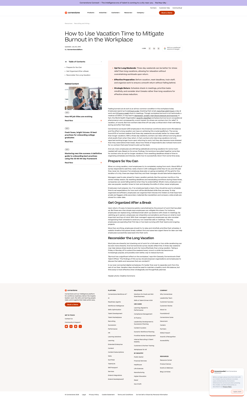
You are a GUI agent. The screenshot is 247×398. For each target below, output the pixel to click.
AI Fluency (137, 318)
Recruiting (111, 321)
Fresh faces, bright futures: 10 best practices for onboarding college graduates (82, 128)
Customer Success (166, 302)
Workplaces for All (140, 350)
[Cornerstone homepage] (83, 290)
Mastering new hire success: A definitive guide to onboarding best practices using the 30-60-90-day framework (83, 150)
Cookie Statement (108, 395)
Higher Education (140, 376)
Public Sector (138, 357)
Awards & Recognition (168, 337)
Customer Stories (166, 306)
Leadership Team (166, 298)
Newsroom (164, 321)
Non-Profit (137, 384)
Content (111, 348)
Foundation (164, 314)
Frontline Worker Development (144, 336)
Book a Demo (167, 13)
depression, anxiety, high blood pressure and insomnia (155, 116)
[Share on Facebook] (149, 48)
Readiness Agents (114, 302)
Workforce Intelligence (116, 306)
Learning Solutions (114, 337)
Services (111, 371)
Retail (136, 380)
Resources (68, 24)
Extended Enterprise (115, 344)
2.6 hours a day (133, 111)
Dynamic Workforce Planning (144, 332)
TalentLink (111, 364)
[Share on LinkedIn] (154, 48)
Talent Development (115, 314)
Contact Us (69, 319)
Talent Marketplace (115, 317)
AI (108, 298)
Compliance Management (143, 314)
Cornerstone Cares (166, 317)
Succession (112, 325)
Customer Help (164, 8)
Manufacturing (139, 372)
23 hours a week (122, 113)
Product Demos (165, 364)
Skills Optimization (114, 310)
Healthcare (138, 365)
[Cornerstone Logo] (72, 13)
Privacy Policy (94, 395)
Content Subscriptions (116, 352)
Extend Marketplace (115, 379)
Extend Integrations (115, 375)
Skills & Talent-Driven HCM (143, 300)
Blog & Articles (165, 372)
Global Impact (165, 333)
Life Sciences (138, 369)
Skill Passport (113, 368)
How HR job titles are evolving (76, 86)
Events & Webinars (166, 368)
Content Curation (140, 328)
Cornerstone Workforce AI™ (117, 294)
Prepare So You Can (74, 67)
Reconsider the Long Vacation (78, 75)
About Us (163, 310)
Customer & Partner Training (144, 346)
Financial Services (140, 361)
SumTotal (111, 360)
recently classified (143, 118)
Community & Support (72, 322)
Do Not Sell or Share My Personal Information (152, 395)
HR (109, 333)
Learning (111, 341)
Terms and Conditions (125, 395)
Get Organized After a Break (77, 71)
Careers (163, 325)
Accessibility (164, 341)
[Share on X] (158, 48)
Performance (112, 329)
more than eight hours (165, 111)
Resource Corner (166, 360)
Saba (110, 356)
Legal (84, 395)
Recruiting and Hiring (81, 24)
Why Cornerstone (166, 294)
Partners (153, 8)
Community (177, 8)
